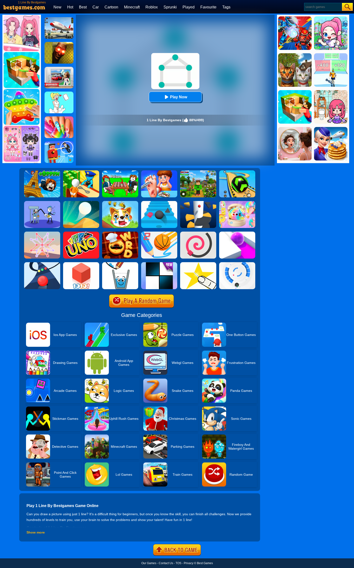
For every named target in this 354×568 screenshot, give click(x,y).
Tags (226, 7)
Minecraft (132, 7)
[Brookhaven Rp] (59, 68)
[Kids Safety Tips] (159, 172)
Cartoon (111, 7)
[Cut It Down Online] (198, 264)
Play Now (178, 97)
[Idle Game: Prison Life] (81, 172)
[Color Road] (42, 264)
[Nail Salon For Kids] (59, 118)
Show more (35, 532)
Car (95, 7)
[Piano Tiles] (159, 264)
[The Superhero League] (59, 143)
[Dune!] (81, 202)
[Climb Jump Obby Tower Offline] (42, 172)
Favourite (208, 7)
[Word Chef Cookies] (120, 233)
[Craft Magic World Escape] (198, 172)
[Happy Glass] (120, 264)
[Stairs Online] (159, 202)
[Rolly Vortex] (237, 264)
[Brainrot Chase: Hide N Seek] (59, 43)
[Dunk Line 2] (159, 233)
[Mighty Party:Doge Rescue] (120, 202)
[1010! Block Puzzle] (81, 264)
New (57, 7)
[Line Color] (198, 233)
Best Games (205, 563)
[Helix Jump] (198, 202)
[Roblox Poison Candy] (120, 172)
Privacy (188, 563)
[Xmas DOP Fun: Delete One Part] (59, 93)
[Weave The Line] (42, 233)
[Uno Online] (81, 233)
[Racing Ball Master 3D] (237, 172)
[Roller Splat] (237, 233)
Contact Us (166, 563)
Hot (70, 7)
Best (83, 7)
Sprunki (170, 7)
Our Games (148, 563)
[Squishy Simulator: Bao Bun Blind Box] (237, 202)
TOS (178, 563)
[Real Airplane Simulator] (59, 18)
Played (189, 7)
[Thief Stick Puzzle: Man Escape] (42, 202)
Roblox (151, 7)
